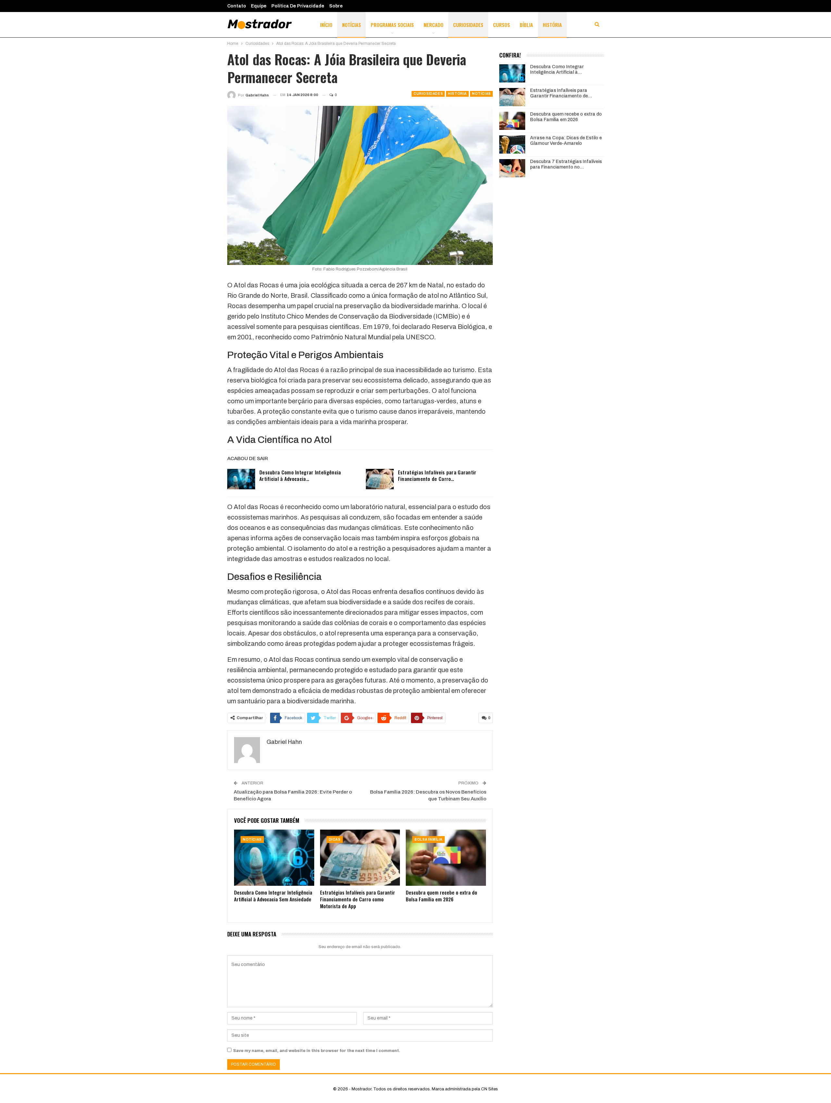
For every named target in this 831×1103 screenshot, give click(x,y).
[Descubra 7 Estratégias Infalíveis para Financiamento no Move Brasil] (512, 168)
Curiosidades (468, 24)
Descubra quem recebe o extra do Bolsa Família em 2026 (566, 117)
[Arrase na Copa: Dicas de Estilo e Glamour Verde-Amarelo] (512, 144)
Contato (236, 6)
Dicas (335, 839)
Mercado (433, 24)
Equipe (259, 6)
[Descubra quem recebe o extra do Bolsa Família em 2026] (446, 858)
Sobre (336, 6)
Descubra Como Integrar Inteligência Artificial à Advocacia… (300, 475)
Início (326, 24)
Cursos (501, 24)
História (552, 24)
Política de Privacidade (297, 6)
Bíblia (526, 24)
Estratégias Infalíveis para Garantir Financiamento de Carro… (437, 475)
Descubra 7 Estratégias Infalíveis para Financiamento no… (566, 164)
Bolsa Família (428, 839)
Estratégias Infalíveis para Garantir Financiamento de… (561, 93)
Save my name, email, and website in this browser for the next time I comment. (316, 1050)
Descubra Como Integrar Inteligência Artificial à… (557, 69)
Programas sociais (392, 24)
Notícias (351, 24)
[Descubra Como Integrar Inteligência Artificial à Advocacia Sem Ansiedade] (241, 479)
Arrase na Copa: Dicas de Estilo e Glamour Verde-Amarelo (566, 140)
